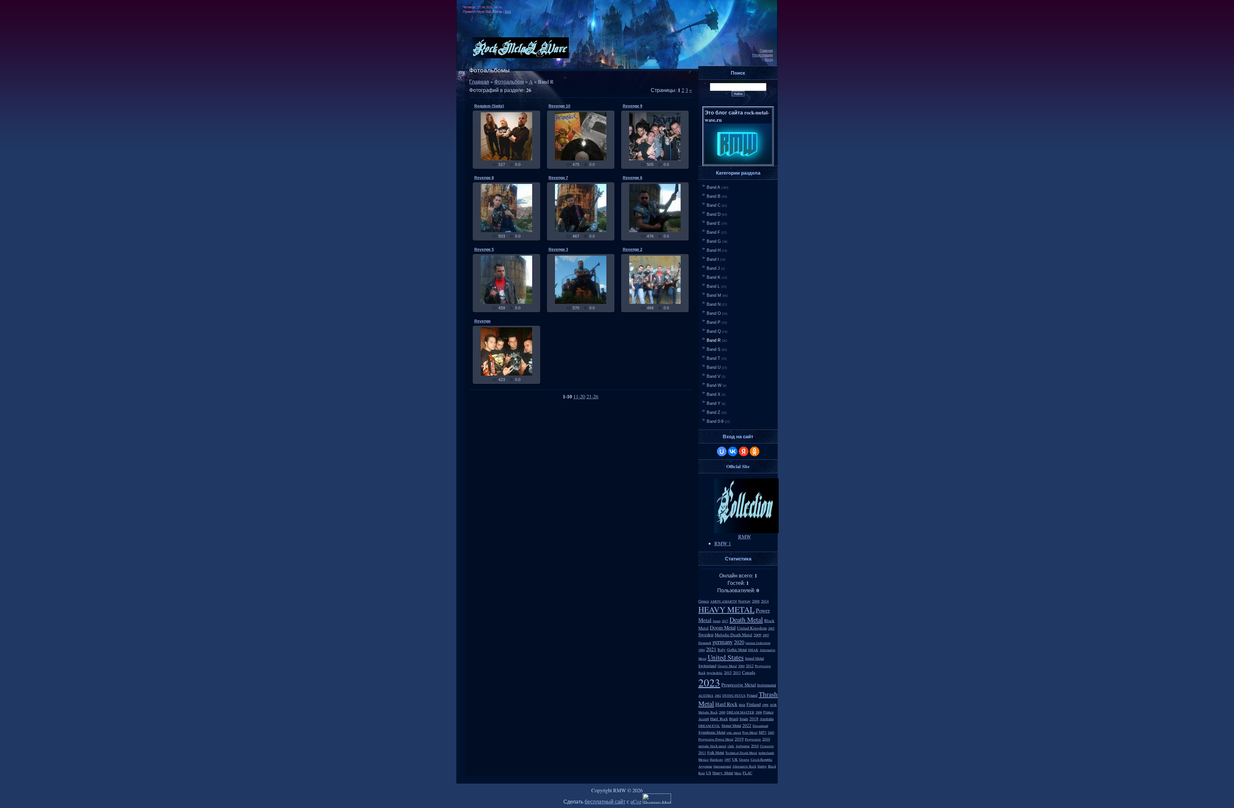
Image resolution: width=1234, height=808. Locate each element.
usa (742, 704)
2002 (718, 695)
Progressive (753, 739)
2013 (737, 672)
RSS (508, 11)
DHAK (753, 650)
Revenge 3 (558, 249)
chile (731, 746)
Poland (752, 695)
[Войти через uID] (722, 451)
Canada (748, 672)
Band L (713, 286)
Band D (713, 214)
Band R (713, 340)
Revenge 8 (484, 178)
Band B (713, 196)
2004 (741, 666)
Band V (713, 376)
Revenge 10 (559, 106)
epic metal (734, 732)
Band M (714, 295)
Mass (737, 773)
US (708, 772)
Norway (744, 601)
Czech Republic (762, 759)
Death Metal (746, 619)
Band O (714, 313)
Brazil (733, 718)
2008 (756, 601)
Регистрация (762, 55)
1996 (765, 705)
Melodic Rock (708, 712)
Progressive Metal (738, 685)
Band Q (714, 331)
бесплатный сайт (605, 801)
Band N (713, 304)
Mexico (703, 759)
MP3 (762, 732)
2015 (728, 672)
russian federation (758, 642)
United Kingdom (752, 628)
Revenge (482, 321)
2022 (746, 725)
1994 (701, 650)
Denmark (704, 642)
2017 (725, 621)
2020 (739, 642)
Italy (722, 649)
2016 (755, 745)
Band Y (713, 403)
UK (735, 759)
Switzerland (707, 665)
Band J (713, 268)
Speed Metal (754, 658)
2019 (739, 739)
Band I (713, 259)
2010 (766, 738)
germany (722, 642)
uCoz (635, 801)
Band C (713, 205)
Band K (713, 277)
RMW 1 (722, 543)
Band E (713, 223)
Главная (766, 50)
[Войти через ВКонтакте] (733, 451)
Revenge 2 (632, 249)
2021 (711, 649)
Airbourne (743, 746)
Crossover (767, 746)
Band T (713, 358)
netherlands (766, 752)
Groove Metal (727, 666)
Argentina (705, 766)
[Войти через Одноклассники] (754, 451)
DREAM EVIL (709, 725)
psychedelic (715, 672)
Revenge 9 (632, 106)
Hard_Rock (719, 718)
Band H (713, 250)
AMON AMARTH (723, 601)
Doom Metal (723, 627)
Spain (743, 718)
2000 (722, 712)
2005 (771, 732)
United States (726, 657)
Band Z (713, 412)
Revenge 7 (558, 178)
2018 (753, 719)
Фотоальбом (509, 81)
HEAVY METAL (726, 609)
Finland (754, 704)
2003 (771, 628)
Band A (713, 187)
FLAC (747, 772)
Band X (713, 394)
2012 (750, 665)
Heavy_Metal (722, 772)
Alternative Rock (744, 766)
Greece (703, 601)
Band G (714, 241)
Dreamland (760, 725)
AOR (773, 705)
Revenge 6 (632, 178)
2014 (765, 601)
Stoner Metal (731, 725)
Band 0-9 (715, 421)
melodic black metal (712, 746)
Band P (713, 322)
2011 (702, 752)
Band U (713, 367)
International (722, 766)
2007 (766, 635)
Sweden (705, 634)
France (768, 711)
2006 (759, 712)
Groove (744, 759)
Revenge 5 (484, 249)
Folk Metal (715, 752)
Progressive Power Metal (715, 739)
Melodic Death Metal (733, 635)
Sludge (762, 766)
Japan (716, 621)
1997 (727, 759)
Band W (714, 385)
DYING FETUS (734, 695)
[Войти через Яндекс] (743, 451)
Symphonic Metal (711, 732)
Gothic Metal (737, 649)
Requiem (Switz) (489, 106)
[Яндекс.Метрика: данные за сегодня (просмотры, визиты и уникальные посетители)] (657, 798)
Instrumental (766, 684)
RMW (509, 141)
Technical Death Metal (741, 752)
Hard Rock (726, 704)
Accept (703, 718)
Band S (713, 349)
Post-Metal (749, 732)
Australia (766, 718)
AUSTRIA (705, 695)
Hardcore (716, 759)
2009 (757, 634)
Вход (769, 59)
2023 (709, 682)
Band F (713, 232)
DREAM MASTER (740, 712)
